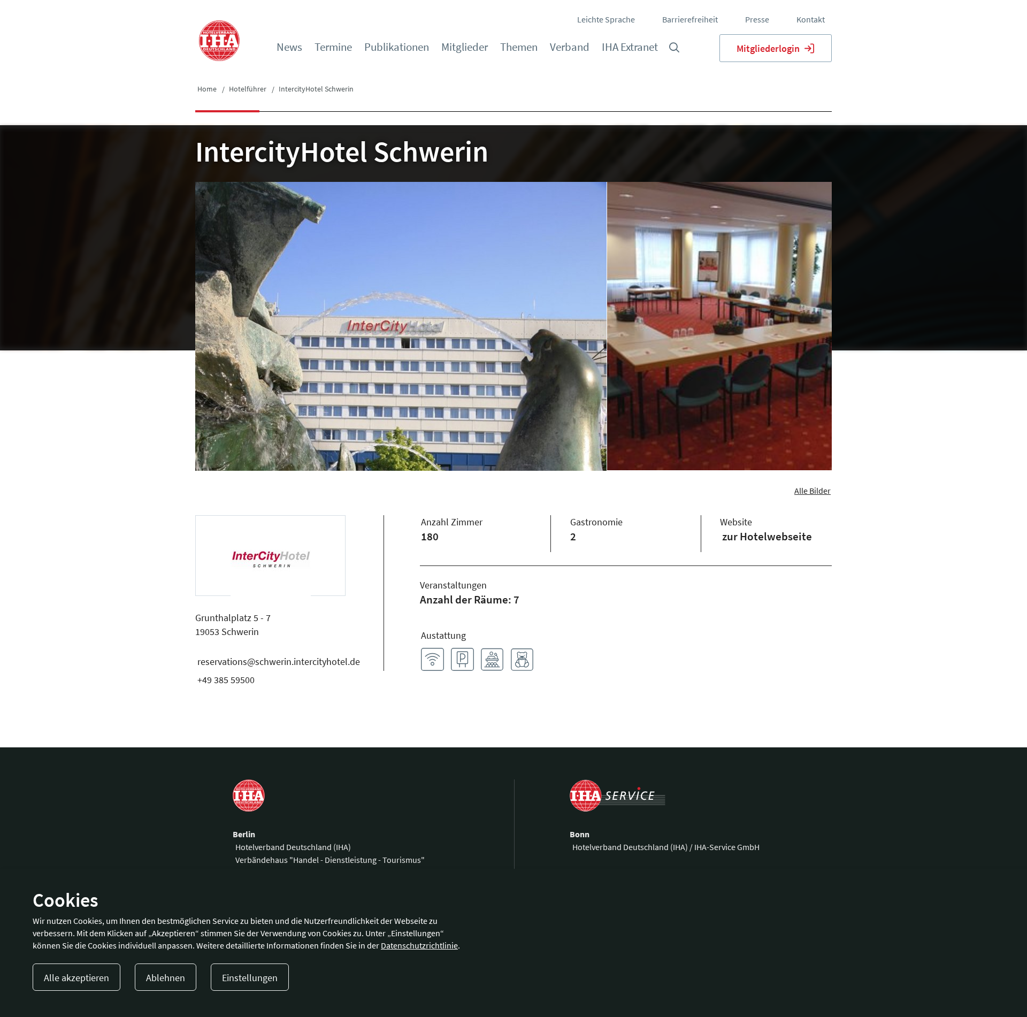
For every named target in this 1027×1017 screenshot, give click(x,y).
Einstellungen (250, 978)
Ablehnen (165, 978)
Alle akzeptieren (76, 978)
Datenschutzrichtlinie (419, 945)
